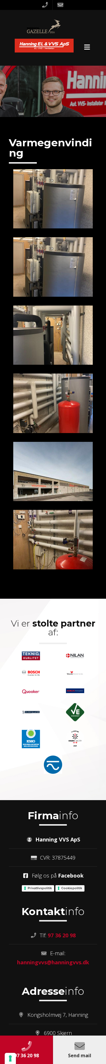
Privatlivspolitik (40, 888)
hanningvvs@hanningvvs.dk (53, 962)
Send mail (79, 1055)
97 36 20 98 (62, 935)
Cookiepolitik (71, 888)
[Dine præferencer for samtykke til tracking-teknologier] (10, 1058)
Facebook (71, 875)
